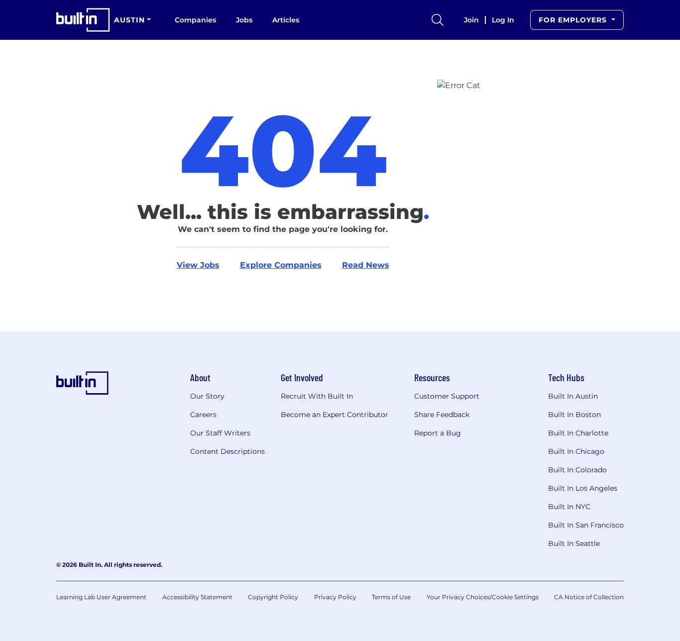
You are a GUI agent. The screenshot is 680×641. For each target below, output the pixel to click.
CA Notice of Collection (589, 597)
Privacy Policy (335, 597)
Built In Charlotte (578, 432)
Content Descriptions (227, 451)
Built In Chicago (576, 451)
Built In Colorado (577, 469)
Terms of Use (391, 597)
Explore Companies (281, 265)
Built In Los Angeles (582, 488)
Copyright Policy (273, 597)
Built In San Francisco (586, 525)
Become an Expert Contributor (334, 414)
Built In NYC (569, 506)
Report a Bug (437, 432)
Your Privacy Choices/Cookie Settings (483, 597)
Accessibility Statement (197, 597)
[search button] (437, 20)
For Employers (574, 19)
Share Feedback (441, 414)
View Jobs (198, 265)
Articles (285, 19)
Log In (503, 19)
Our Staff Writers (220, 432)
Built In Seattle (574, 543)
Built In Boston (574, 414)
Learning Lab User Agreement (101, 597)
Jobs (244, 19)
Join (471, 19)
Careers (203, 414)
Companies (195, 19)
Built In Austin (573, 396)
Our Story (207, 396)
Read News (365, 265)
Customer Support (446, 396)
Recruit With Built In (317, 396)
